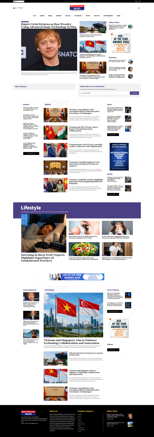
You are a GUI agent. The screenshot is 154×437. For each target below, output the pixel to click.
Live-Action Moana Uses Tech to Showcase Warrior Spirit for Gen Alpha (30, 342)
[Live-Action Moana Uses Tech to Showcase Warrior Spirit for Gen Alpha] (31, 333)
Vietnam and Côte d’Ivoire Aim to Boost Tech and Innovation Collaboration (83, 129)
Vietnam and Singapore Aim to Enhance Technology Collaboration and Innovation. (92, 56)
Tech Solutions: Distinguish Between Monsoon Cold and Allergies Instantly (115, 237)
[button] (139, 8)
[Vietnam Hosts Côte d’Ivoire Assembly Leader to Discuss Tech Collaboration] (55, 150)
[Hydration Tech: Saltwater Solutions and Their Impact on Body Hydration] (117, 249)
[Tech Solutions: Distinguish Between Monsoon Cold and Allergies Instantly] (117, 228)
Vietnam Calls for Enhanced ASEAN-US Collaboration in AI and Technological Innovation (30, 136)
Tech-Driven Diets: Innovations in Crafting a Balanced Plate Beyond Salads (83, 258)
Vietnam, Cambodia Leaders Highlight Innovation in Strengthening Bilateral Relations (86, 182)
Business (82, 32)
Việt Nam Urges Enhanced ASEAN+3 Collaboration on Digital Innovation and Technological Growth (30, 126)
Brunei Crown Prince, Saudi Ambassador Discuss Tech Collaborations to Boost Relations (118, 27)
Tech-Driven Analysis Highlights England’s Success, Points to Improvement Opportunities (114, 119)
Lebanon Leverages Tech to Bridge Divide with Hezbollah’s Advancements (115, 179)
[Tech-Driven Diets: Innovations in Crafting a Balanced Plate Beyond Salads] (84, 249)
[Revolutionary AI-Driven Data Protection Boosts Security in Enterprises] (128, 305)
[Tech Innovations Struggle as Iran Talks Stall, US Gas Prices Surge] (130, 69)
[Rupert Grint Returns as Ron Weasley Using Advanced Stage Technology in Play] (49, 50)
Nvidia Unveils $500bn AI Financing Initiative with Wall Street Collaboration (117, 76)
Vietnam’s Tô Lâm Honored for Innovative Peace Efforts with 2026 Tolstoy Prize (31, 117)
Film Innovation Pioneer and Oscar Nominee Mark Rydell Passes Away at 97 (31, 323)
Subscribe (134, 93)
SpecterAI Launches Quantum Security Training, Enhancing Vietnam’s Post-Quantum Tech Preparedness (115, 295)
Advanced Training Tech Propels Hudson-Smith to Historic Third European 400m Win (115, 110)
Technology (82, 52)
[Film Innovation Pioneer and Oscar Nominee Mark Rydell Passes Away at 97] (31, 315)
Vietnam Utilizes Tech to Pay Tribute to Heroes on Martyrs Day (31, 109)
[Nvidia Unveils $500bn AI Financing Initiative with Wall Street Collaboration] (130, 76)
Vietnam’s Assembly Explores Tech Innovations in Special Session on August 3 (84, 164)
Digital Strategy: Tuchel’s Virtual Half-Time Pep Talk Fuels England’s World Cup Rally (115, 128)
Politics (81, 73)
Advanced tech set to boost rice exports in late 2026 (91, 35)
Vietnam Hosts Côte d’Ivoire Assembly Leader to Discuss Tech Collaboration (85, 146)
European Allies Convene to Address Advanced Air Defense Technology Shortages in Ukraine (115, 188)
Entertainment (24, 21)
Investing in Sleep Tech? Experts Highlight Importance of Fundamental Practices (43, 257)
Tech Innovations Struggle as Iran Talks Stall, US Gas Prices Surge (117, 69)
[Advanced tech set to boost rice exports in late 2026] (93, 27)
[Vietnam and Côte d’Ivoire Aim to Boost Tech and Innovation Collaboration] (55, 132)
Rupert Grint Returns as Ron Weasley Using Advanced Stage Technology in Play (48, 26)
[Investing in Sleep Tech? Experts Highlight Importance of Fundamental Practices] (43, 233)
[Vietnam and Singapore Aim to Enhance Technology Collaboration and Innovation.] (93, 47)
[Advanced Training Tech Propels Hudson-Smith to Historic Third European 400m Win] (128, 110)
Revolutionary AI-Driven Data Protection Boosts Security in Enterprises (115, 304)
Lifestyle (23, 251)
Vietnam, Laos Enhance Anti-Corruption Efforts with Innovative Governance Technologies (92, 77)
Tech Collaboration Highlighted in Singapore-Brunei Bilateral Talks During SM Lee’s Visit (30, 145)
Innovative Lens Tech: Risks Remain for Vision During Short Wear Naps (83, 237)
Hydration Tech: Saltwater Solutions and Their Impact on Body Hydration (117, 258)
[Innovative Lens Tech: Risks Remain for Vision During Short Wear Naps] (84, 228)
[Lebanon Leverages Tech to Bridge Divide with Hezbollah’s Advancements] (128, 179)
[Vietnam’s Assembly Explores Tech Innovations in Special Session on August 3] (55, 167)
